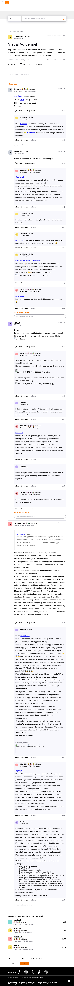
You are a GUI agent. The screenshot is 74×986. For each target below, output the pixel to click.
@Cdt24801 (31, 132)
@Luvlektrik (18, 96)
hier (22, 99)
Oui (24, 963)
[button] (17, 140)
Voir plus (63, 916)
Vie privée (24, 984)
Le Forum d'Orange (16, 31)
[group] (50, 59)
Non (13, 963)
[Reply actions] (64, 121)
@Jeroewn (37, 261)
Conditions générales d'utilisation (32, 978)
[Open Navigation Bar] (3, 2)
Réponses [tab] (13, 84)
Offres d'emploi (13, 984)
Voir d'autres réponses (21, 312)
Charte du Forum (13, 978)
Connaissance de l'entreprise (47, 982)
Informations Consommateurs (40, 984)
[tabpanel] (37, 497)
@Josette (23, 124)
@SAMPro (19, 771)
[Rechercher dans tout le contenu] (63, 19)
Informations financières (27, 982)
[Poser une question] (69, 981)
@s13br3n (19, 433)
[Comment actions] (65, 93)
